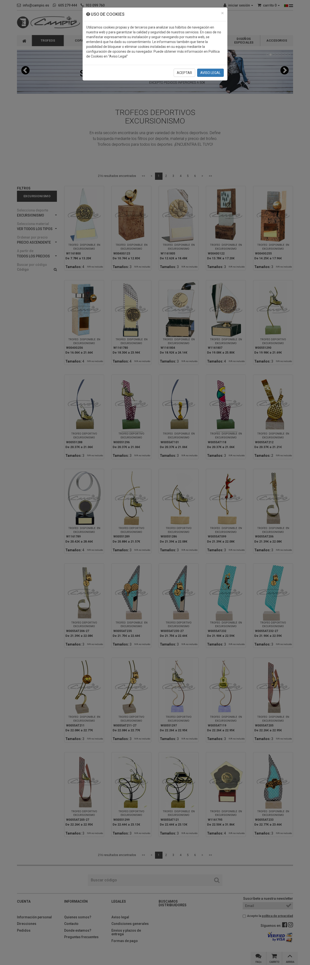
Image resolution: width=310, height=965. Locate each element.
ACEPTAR (184, 73)
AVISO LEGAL (210, 73)
